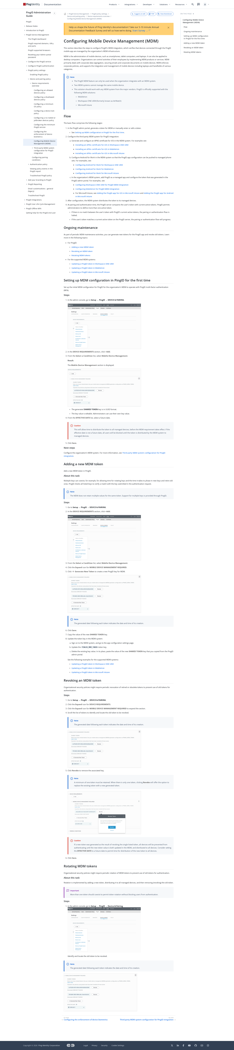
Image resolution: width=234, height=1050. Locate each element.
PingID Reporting (35, 184)
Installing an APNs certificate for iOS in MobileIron (97, 149)
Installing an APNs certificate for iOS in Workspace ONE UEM (101, 145)
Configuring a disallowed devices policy (44, 98)
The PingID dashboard (37, 39)
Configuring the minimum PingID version (44, 125)
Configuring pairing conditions (40, 158)
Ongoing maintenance (193, 31)
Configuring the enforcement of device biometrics (43, 134)
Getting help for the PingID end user (41, 213)
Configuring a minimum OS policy (43, 105)
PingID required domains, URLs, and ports (41, 44)
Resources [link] (181, 4)
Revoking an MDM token (82, 251)
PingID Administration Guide (38, 14)
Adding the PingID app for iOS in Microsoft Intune (118, 193)
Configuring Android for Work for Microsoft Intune (97, 173)
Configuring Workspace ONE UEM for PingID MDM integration (101, 185)
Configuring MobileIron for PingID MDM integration (97, 189)
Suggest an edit (139, 14)
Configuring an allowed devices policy (43, 91)
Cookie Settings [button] (118, 1045)
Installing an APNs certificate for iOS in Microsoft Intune (99, 153)
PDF (152, 14)
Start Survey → (140, 30)
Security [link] (104, 1045)
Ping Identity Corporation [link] (49, 1045)
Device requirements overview (40, 84)
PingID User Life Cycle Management (40, 204)
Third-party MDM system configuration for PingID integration (44, 150)
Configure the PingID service (39, 61)
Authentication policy (38, 164)
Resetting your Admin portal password (39, 55)
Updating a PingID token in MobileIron (88, 268)
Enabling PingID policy (39, 74)
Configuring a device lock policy (44, 112)
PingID (28, 22)
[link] (31, 4)
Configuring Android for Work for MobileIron (94, 169)
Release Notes (32, 26)
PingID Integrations (34, 200)
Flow (185, 27)
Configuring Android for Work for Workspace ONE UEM (99, 165)
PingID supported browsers (39, 50)
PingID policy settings (36, 70)
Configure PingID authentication (41, 66)
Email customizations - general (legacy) (40, 189)
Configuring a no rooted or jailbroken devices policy (44, 119)
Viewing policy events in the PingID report (41, 170)
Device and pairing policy (40, 79)
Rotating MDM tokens (81, 255)
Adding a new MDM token (83, 247)
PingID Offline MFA (33, 208)
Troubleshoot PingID (36, 195)
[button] (206, 4)
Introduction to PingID (35, 30)
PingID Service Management (37, 35)
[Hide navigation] (54, 13)
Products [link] (114, 4)
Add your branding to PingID (39, 180)
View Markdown (166, 14)
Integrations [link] (131, 4)
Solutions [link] (165, 4)
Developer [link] (149, 4)
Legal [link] (85, 1045)
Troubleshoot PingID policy (41, 175)
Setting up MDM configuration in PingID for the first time (99, 132)
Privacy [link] (94, 1045)
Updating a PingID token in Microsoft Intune (91, 272)
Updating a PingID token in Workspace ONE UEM (93, 264)
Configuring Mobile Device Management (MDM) (44, 142)
